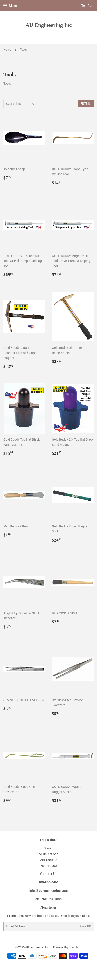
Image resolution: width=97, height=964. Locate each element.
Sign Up (85, 926)
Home (7, 49)
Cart (90, 5)
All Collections (48, 854)
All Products (48, 860)
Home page (49, 865)
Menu (13, 5)
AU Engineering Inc (48, 25)
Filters (86, 103)
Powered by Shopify (66, 947)
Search (48, 848)
